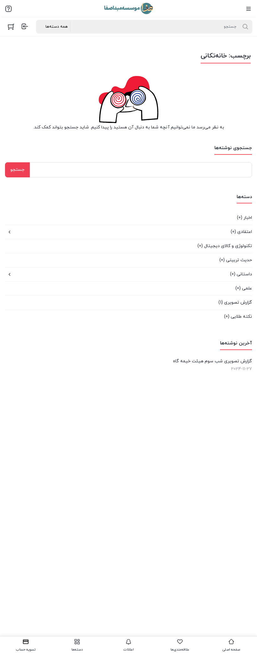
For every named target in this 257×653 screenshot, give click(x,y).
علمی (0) (243, 288)
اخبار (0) (244, 218)
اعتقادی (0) (241, 232)
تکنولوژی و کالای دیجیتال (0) (224, 246)
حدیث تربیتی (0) (235, 260)
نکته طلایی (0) (238, 317)
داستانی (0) (241, 274)
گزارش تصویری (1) (235, 302)
